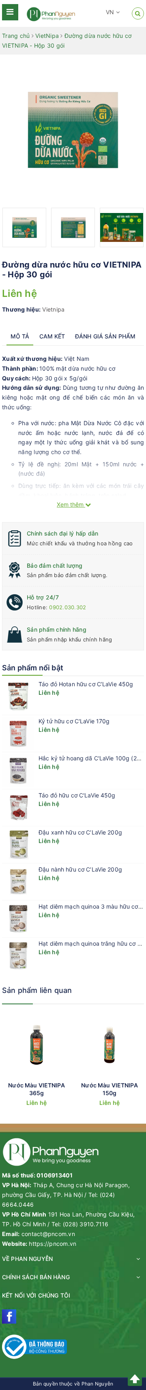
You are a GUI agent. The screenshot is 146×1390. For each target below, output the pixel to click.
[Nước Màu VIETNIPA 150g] (109, 1044)
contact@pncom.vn (48, 1233)
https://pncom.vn (52, 1243)
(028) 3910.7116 (86, 1224)
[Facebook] (9, 1316)
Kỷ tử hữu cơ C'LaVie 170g (74, 721)
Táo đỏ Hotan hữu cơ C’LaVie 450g (86, 684)
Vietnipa (53, 309)
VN (111, 12)
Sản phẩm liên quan (37, 990)
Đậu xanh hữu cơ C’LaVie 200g (80, 832)
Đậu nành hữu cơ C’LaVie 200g (80, 869)
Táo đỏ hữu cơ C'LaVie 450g (77, 795)
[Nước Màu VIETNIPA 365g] (36, 1044)
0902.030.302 (67, 607)
